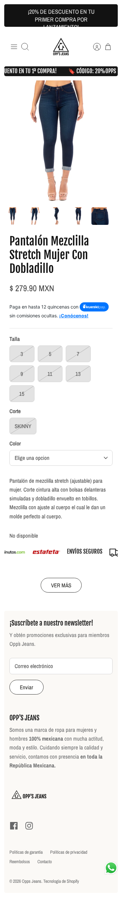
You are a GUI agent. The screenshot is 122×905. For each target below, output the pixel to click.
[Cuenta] (94, 47)
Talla (14, 339)
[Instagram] (29, 826)
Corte (15, 411)
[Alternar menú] (14, 47)
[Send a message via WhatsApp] (111, 868)
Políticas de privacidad (68, 852)
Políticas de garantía (26, 852)
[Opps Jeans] (61, 46)
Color (15, 443)
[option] (61, 141)
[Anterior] (14, 16)
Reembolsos (19, 861)
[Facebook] (13, 826)
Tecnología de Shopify (61, 881)
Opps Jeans (31, 881)
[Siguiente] (108, 16)
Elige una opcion (32, 457)
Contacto (44, 861)
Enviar (26, 687)
